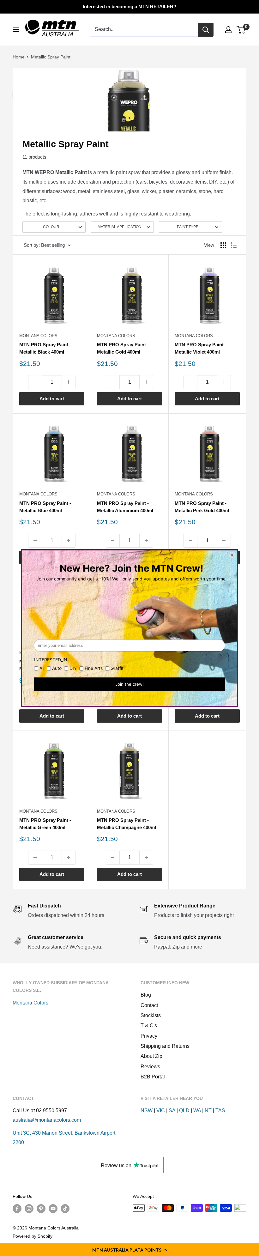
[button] (129, 1249)
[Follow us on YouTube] (53, 1208)
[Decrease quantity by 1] (35, 382)
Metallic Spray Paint (50, 56)
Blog (146, 995)
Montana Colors (38, 335)
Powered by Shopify (32, 1236)
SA (172, 1110)
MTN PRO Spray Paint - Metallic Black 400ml (45, 348)
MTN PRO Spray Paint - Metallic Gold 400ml (123, 348)
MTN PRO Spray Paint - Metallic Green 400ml (45, 823)
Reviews (150, 1066)
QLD (184, 1110)
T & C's (149, 1025)
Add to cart (51, 398)
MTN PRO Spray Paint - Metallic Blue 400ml (45, 507)
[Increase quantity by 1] (68, 382)
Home (19, 56)
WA (197, 1110)
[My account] (228, 29)
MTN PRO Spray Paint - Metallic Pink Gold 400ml (202, 507)
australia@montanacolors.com (47, 1120)
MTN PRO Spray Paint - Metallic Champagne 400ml (126, 823)
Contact (149, 1005)
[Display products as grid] (223, 245)
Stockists (151, 1015)
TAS (220, 1110)
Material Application (120, 227)
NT (208, 1110)
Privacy (149, 1036)
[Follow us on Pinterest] (41, 1208)
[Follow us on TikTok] (65, 1208)
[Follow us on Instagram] (29, 1208)
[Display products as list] (234, 245)
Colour (51, 227)
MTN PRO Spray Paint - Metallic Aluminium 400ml (125, 507)
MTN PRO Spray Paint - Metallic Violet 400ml (200, 348)
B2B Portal (153, 1076)
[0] (241, 29)
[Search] (206, 30)
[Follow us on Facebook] (17, 1208)
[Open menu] (16, 29)
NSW (147, 1110)
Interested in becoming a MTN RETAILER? (129, 6)
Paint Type (187, 227)
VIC (160, 1110)
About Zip (151, 1056)
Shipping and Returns (165, 1046)
